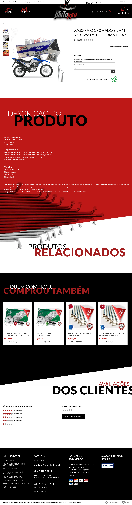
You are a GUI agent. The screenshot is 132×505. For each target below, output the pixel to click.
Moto (27, 11)
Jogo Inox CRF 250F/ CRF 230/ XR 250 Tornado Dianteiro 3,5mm (17, 334)
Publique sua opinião (73, 416)
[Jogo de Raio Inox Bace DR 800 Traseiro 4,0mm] (81, 317)
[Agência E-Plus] (112, 502)
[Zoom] (6, 31)
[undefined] (38, 55)
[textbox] (100, 11)
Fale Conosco (40, 461)
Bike (8, 11)
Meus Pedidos (40, 488)
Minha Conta (121, 2)
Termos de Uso (9, 487)
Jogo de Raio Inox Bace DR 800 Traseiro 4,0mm (80, 334)
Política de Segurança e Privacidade (14, 464)
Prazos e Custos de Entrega (16, 484)
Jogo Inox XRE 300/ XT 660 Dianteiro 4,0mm (46, 334)
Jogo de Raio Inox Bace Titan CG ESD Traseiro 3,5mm (111, 334)
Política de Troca (11, 469)
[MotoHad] (66, 10)
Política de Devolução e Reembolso (14, 473)
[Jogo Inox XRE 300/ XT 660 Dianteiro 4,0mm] (49, 317)
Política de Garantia (13, 477)
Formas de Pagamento (13, 480)
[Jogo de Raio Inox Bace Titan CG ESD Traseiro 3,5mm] (112, 317)
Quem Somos (8, 461)
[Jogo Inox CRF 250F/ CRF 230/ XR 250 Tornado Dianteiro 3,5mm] (17, 317)
